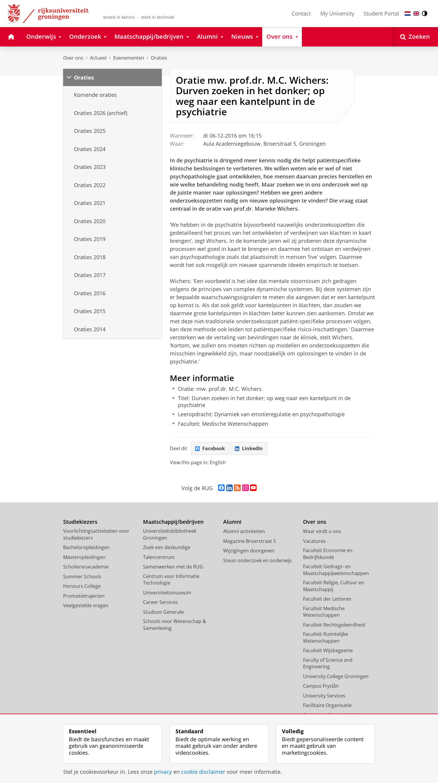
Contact (301, 13)
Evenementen (128, 58)
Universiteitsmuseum (167, 592)
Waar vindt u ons (322, 531)
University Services (324, 695)
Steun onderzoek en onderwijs (257, 560)
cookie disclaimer (203, 771)
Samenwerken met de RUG (173, 566)
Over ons (73, 58)
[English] (416, 13)
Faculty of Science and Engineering (327, 663)
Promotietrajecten (84, 596)
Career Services (160, 602)
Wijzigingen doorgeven (248, 550)
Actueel (98, 58)
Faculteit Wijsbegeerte (328, 650)
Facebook (213, 448)
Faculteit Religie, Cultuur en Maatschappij (333, 586)
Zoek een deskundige (166, 547)
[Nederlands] (408, 13)
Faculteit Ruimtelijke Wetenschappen (325, 637)
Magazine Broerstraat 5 (249, 541)
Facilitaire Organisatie (327, 705)
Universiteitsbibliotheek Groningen (169, 534)
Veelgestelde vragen (85, 605)
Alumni (232, 521)
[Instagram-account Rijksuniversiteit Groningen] (245, 488)
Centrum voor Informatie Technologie (171, 579)
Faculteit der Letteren (327, 599)
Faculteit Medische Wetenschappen (324, 612)
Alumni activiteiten (244, 531)
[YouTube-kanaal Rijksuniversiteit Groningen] (253, 488)
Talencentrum (159, 557)
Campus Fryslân (321, 686)
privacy (163, 771)
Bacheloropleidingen (86, 547)
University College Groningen (336, 676)
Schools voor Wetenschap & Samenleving (174, 624)
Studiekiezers (80, 521)
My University (337, 13)
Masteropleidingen (84, 557)
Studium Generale (163, 612)
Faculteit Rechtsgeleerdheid (334, 625)
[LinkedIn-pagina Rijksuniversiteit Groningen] (229, 488)
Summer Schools (82, 576)
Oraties (159, 58)
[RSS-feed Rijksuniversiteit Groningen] (237, 488)
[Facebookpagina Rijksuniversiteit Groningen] (221, 488)
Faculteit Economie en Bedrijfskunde (327, 553)
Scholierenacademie (86, 566)
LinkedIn (252, 448)
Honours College (82, 586)
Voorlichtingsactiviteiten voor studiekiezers (96, 534)
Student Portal (381, 13)
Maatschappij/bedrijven (173, 521)
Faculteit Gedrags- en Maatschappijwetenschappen (336, 570)
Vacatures (314, 541)
